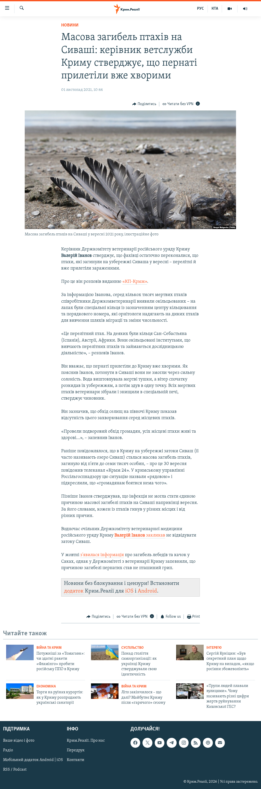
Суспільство (132, 648)
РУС (200, 9)
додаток (74, 591)
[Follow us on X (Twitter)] (147, 743)
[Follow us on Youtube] (159, 743)
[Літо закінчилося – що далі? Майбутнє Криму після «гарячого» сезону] (105, 691)
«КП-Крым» (134, 281)
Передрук (76, 750)
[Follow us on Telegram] (171, 743)
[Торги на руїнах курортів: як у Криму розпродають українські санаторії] (20, 691)
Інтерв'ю (213, 648)
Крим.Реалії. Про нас (86, 741)
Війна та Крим (49, 648)
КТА (215, 9)
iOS (129, 591)
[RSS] (196, 743)
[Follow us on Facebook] (135, 743)
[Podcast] (208, 743)
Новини (70, 25)
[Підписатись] (220, 743)
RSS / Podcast (15, 770)
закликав (139, 535)
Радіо (8, 750)
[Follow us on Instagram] (184, 743)
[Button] (144, 104)
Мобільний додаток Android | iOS (33, 760)
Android (147, 591)
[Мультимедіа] (230, 8)
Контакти (75, 760)
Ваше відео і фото (18, 741)
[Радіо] (245, 8)
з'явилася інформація (102, 555)
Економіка (46, 686)
